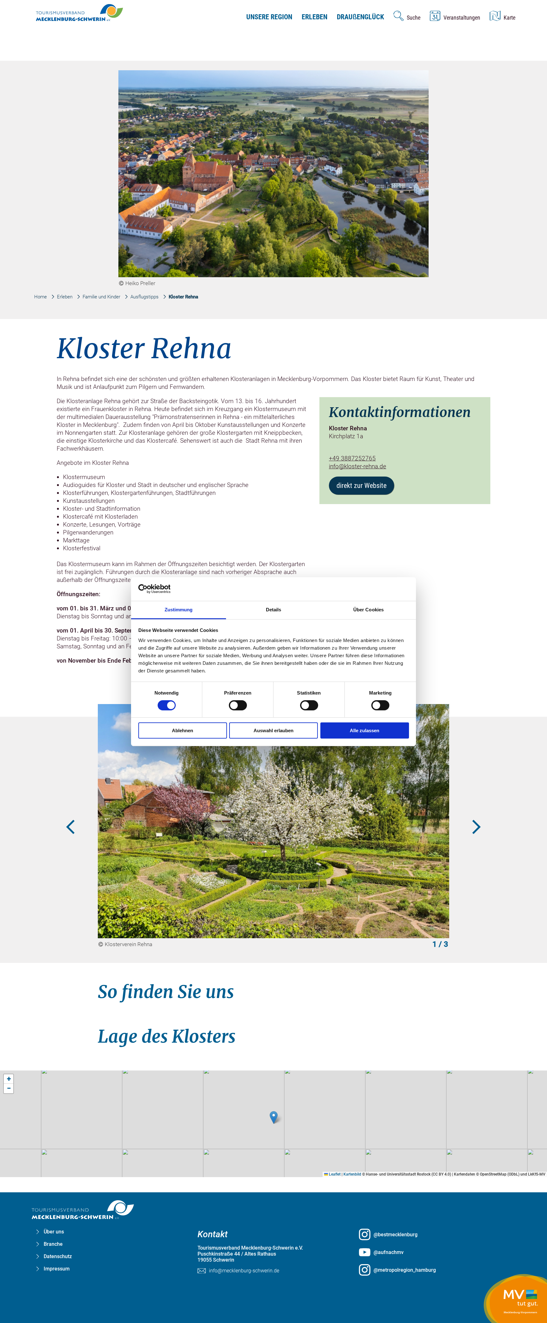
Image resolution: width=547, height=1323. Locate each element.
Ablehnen (182, 730)
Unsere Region (269, 17)
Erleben (314, 17)
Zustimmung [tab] (179, 609)
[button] (274, 1117)
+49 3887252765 (352, 458)
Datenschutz (58, 1256)
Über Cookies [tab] (368, 609)
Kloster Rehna (183, 297)
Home (40, 297)
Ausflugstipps (144, 297)
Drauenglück (360, 17)
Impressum (57, 1269)
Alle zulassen (364, 730)
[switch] (238, 705)
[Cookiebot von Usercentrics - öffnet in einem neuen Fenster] (166, 589)
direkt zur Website (361, 486)
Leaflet (334, 1174)
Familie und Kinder (101, 297)
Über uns (54, 1232)
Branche (53, 1244)
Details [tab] (273, 609)
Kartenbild (352, 1174)
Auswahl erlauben (273, 730)
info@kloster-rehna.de (357, 466)
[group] (273, 650)
